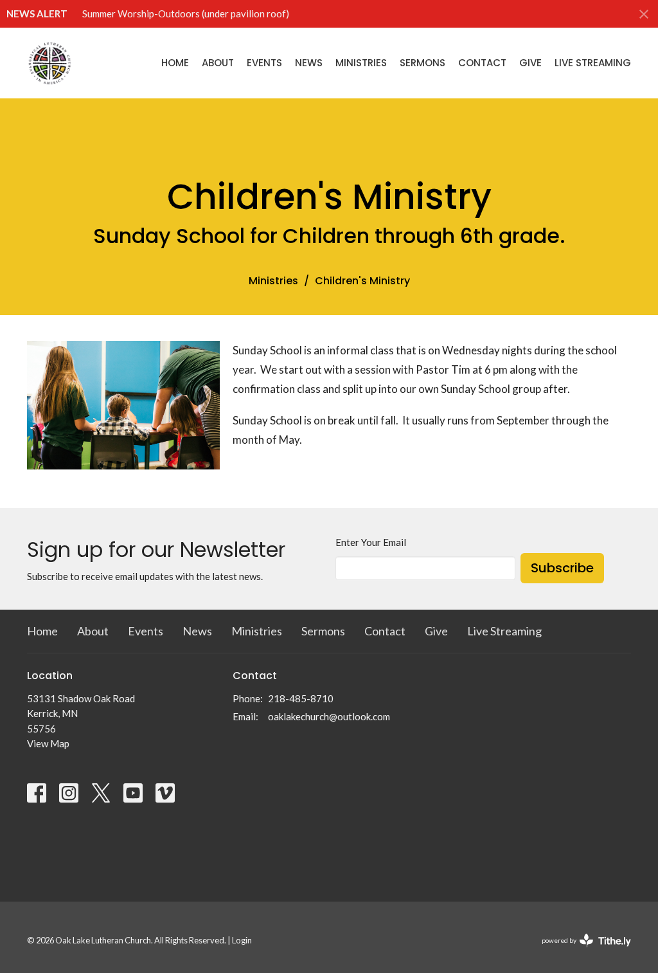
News (309, 62)
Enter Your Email (370, 542)
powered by (580, 951)
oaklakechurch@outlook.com (329, 716)
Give (530, 62)
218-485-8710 (300, 698)
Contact (482, 62)
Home (175, 62)
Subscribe (562, 568)
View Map (48, 743)
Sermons (422, 62)
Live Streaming (593, 62)
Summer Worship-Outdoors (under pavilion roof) (185, 13)
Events (264, 62)
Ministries (361, 62)
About (218, 62)
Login (242, 940)
